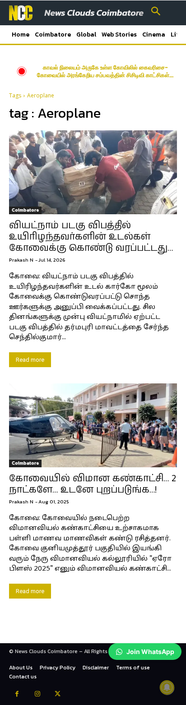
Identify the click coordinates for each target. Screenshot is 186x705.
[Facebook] (17, 695)
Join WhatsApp (150, 651)
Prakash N (21, 259)
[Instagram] (37, 695)
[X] (57, 695)
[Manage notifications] (167, 687)
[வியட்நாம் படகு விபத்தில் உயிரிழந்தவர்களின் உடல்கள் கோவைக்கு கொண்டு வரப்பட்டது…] (93, 172)
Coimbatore (25, 210)
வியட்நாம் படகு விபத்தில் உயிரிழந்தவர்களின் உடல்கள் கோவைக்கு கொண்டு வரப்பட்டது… (91, 237)
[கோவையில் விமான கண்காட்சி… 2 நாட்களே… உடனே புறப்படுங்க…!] (93, 425)
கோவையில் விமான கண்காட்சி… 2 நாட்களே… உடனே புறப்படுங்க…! (92, 484)
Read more (30, 359)
